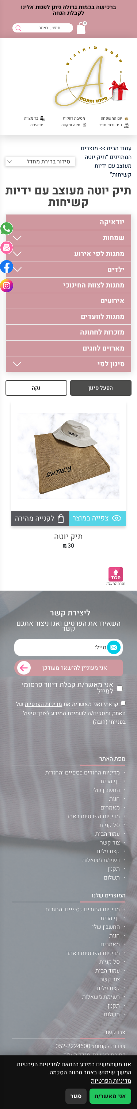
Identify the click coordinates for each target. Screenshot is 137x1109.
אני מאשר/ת (110, 1096)
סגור (76, 1096)
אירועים (112, 301)
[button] (6, 247)
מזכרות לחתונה (102, 332)
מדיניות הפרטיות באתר (93, 816)
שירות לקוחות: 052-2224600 (90, 1046)
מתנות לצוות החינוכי (94, 285)
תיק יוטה (68, 536)
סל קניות (109, 825)
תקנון (114, 869)
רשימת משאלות (101, 860)
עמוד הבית (119, 148)
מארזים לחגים (104, 348)
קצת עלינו (108, 851)
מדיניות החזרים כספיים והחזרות (82, 772)
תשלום (112, 877)
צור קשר (110, 842)
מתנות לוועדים (103, 316)
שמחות (114, 237)
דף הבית (110, 781)
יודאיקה (112, 222)
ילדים (116, 269)
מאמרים (110, 807)
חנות (114, 799)
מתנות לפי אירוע (99, 254)
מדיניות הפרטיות (43, 704)
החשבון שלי (106, 790)
